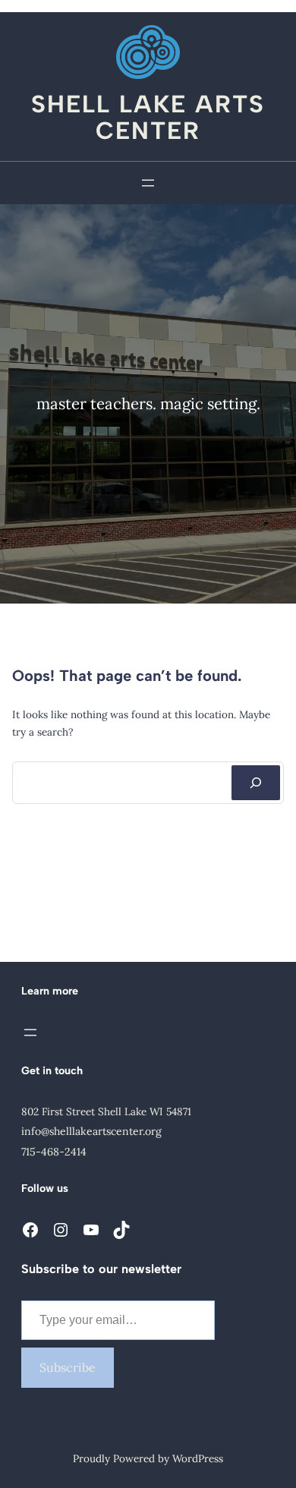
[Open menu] (148, 183)
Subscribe (67, 1367)
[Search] (255, 782)
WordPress (197, 1458)
